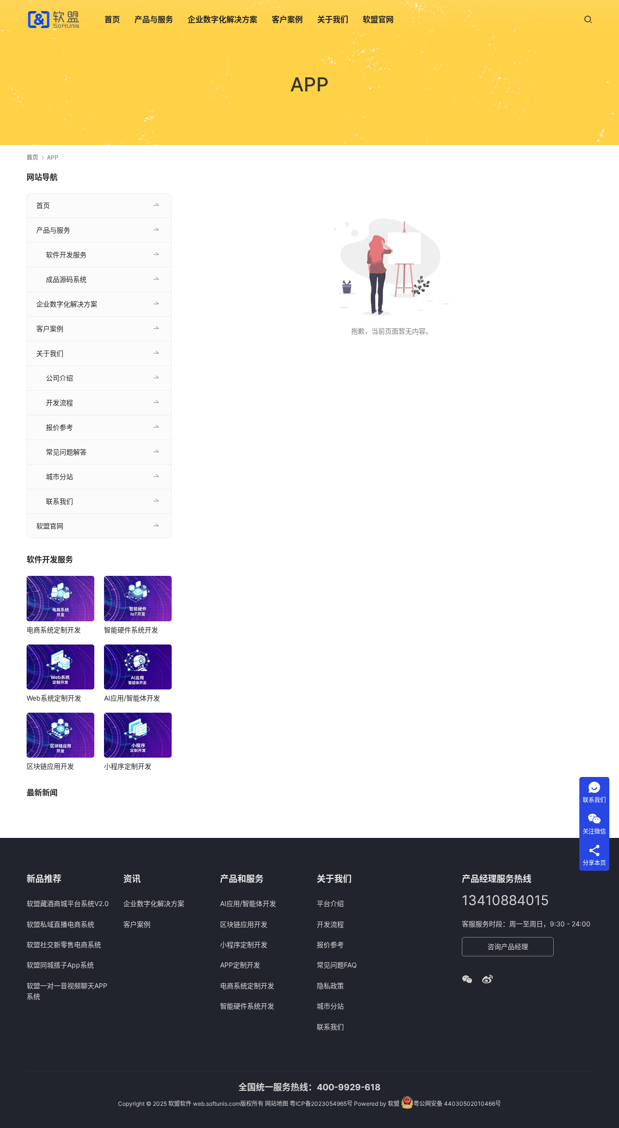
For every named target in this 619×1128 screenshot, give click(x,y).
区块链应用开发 (50, 766)
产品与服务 (153, 19)
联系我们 (59, 501)
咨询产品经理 (507, 946)
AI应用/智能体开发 (132, 698)
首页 (112, 19)
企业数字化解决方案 (222, 19)
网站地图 (276, 1103)
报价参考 (59, 427)
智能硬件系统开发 (131, 630)
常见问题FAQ (337, 965)
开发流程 (59, 402)
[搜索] (588, 19)
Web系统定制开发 (54, 698)
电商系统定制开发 (54, 630)
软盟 (393, 1103)
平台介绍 (330, 903)
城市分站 (59, 476)
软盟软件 (180, 1103)
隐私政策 (330, 986)
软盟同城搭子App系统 (60, 965)
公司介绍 (59, 378)
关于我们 (332, 19)
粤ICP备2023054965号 (321, 1103)
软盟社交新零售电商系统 (64, 944)
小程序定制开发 (127, 766)
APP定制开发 (240, 965)
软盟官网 (378, 19)
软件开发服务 (66, 254)
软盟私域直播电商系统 (60, 924)
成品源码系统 (66, 279)
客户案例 (287, 19)
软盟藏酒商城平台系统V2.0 (68, 903)
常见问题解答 (66, 452)
